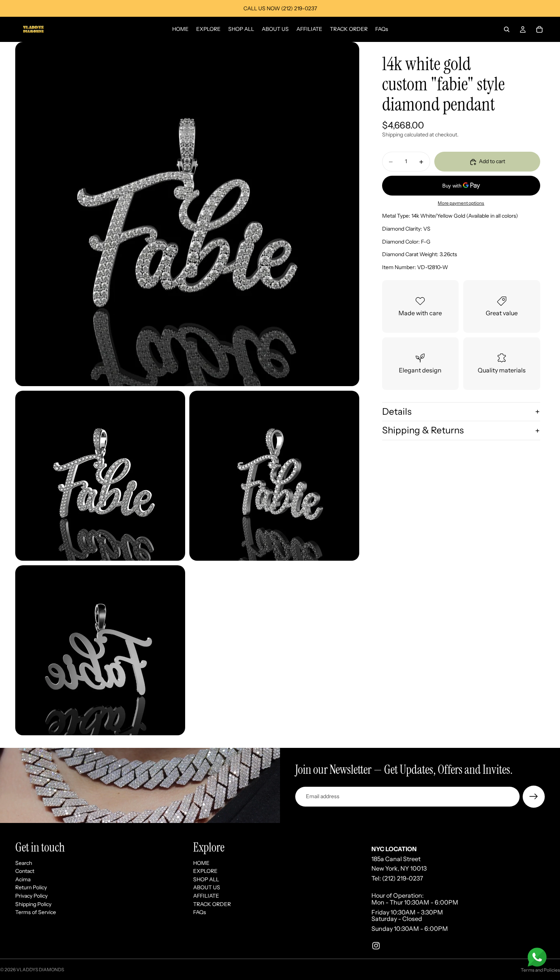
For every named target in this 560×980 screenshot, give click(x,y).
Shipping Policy (33, 903)
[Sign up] (534, 797)
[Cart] (539, 29)
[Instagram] (376, 945)
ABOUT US (206, 887)
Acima (22, 879)
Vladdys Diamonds (40, 969)
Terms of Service (35, 912)
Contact (24, 871)
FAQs (199, 912)
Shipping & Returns (423, 430)
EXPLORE (205, 871)
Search (23, 862)
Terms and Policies (540, 970)
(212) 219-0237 (402, 878)
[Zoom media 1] (187, 214)
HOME (201, 862)
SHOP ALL (206, 879)
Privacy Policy (31, 895)
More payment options (461, 203)
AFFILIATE (206, 895)
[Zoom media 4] (100, 650)
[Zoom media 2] (100, 476)
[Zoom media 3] (274, 476)
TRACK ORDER (212, 903)
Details (396, 411)
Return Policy (31, 887)
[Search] (506, 29)
